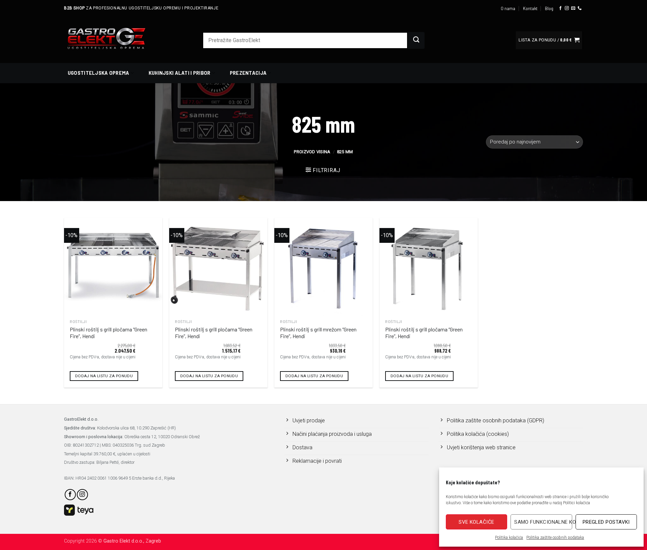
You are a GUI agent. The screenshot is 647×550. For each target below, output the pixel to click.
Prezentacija (248, 73)
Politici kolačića (576, 502)
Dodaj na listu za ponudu (104, 376)
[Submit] (416, 40)
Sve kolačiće (476, 522)
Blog (549, 8)
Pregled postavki (606, 522)
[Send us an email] (573, 8)
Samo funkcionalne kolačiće (543, 522)
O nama (508, 8)
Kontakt (530, 8)
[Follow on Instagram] (567, 8)
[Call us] (580, 8)
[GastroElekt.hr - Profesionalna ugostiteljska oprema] (114, 38)
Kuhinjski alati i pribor (180, 73)
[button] (549, 40)
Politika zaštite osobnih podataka (555, 537)
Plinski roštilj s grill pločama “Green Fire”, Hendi (108, 332)
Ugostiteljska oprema (98, 73)
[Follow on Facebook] (560, 8)
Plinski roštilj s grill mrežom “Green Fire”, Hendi (318, 332)
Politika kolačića (509, 537)
